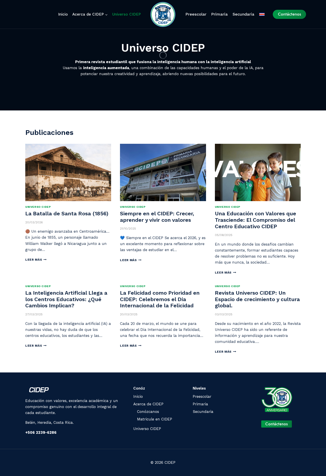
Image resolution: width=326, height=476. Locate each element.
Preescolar (195, 14)
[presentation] (68, 172)
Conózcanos (148, 411)
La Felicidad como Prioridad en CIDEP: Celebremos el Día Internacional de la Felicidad (160, 299)
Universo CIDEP (126, 14)
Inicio (63, 14)
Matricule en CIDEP (154, 419)
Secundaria (243, 14)
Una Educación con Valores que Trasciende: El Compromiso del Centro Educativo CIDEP (255, 220)
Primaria (219, 14)
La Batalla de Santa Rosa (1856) (66, 213)
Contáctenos (289, 14)
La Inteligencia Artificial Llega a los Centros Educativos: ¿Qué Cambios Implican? (66, 299)
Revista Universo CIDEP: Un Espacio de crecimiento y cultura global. (257, 299)
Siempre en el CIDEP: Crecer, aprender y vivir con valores (157, 216)
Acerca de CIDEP (148, 404)
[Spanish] (262, 14)
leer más (36, 259)
